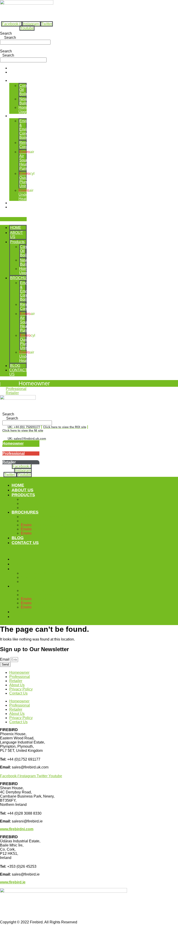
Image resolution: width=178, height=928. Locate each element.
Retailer (15, 681)
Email (5, 659)
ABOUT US (22, 490)
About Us (17, 685)
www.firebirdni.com (16, 829)
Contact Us (18, 693)
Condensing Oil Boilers (40, 499)
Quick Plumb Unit (27, 180)
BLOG (14, 203)
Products (16, 80)
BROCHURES (21, 116)
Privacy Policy (21, 689)
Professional (19, 677)
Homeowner (34, 383)
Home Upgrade (26, 110)
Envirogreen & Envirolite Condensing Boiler (29, 129)
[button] (13, 219)
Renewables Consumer (29, 145)
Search (6, 33)
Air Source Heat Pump (26, 160)
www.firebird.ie (12, 882)
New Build (23, 101)
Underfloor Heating (27, 194)
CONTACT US (25, 542)
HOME (14, 68)
